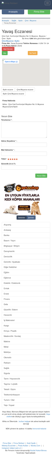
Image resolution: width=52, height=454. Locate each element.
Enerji (6, 293)
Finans (7, 299)
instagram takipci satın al (11, 448)
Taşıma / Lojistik (10, 384)
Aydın (20, 20)
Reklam (7, 362)
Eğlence (7, 277)
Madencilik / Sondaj (12, 336)
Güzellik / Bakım (11, 309)
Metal (6, 346)
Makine (7, 341)
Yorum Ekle (41, 175)
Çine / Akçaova (30, 20)
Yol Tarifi (32, 53)
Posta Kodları (23, 445)
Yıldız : (4, 159)
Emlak (6, 288)
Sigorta (7, 373)
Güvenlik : (8, 163)
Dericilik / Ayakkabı (12, 261)
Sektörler (21, 217)
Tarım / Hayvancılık (12, 378)
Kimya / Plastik (10, 330)
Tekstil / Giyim (10, 389)
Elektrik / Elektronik (12, 283)
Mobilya (7, 352)
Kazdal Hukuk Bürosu (38, 450)
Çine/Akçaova (7, 41)
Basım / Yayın (9, 240)
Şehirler (31, 217)
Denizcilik (8, 256)
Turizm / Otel (9, 400)
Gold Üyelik (31, 443)
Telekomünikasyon (12, 394)
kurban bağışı (24, 421)
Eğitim (6, 272)
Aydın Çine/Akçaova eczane (13, 93)
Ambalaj (7, 230)
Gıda (6, 304)
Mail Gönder (8, 49)
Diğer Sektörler (10, 267)
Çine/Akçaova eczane (25, 89)
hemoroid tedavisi (39, 428)
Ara (4, 53)
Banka (6, 235)
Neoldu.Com (35, 445)
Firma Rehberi (18, 443)
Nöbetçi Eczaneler (9, 445)
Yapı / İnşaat (9, 405)
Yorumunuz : (6, 120)
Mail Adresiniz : (8, 150)
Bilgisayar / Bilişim (12, 245)
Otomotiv (7, 357)
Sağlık (14, 20)
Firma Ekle (39, 11)
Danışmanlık (9, 251)
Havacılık (8, 314)
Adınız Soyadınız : (9, 141)
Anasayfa (13, 11)
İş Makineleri (9, 320)
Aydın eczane (8, 89)
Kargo (6, 325)
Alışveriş (7, 224)
